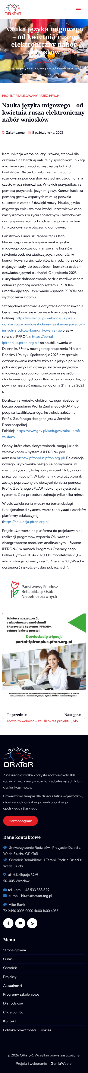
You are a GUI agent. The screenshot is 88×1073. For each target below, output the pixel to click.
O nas (8, 959)
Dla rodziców (13, 1003)
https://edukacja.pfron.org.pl (25, 522)
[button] (20, 821)
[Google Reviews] (32, 923)
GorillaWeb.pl (61, 1063)
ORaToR (26, 1055)
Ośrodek (10, 968)
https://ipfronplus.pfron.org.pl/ (41, 458)
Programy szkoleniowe (21, 994)
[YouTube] (20, 923)
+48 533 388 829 (36, 890)
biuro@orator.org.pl (36, 896)
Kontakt (9, 1021)
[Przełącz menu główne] (78, 9)
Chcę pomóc (13, 1012)
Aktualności (12, 985)
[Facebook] (8, 923)
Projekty (9, 977)
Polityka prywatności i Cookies (27, 1030)
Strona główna (14, 950)
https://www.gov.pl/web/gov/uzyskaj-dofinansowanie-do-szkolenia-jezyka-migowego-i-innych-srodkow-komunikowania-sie (43, 324)
